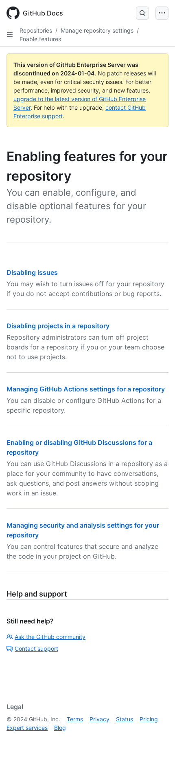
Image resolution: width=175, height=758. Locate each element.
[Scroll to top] (157, 740)
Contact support (36, 648)
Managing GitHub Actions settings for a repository (86, 389)
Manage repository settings (97, 30)
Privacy (99, 719)
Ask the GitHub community (50, 636)
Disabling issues (32, 272)
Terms (75, 719)
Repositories (36, 30)
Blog (60, 727)
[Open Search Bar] (142, 13)
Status (124, 719)
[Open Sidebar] (9, 34)
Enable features (40, 38)
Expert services (27, 727)
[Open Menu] (161, 13)
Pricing (149, 719)
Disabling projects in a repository (58, 326)
